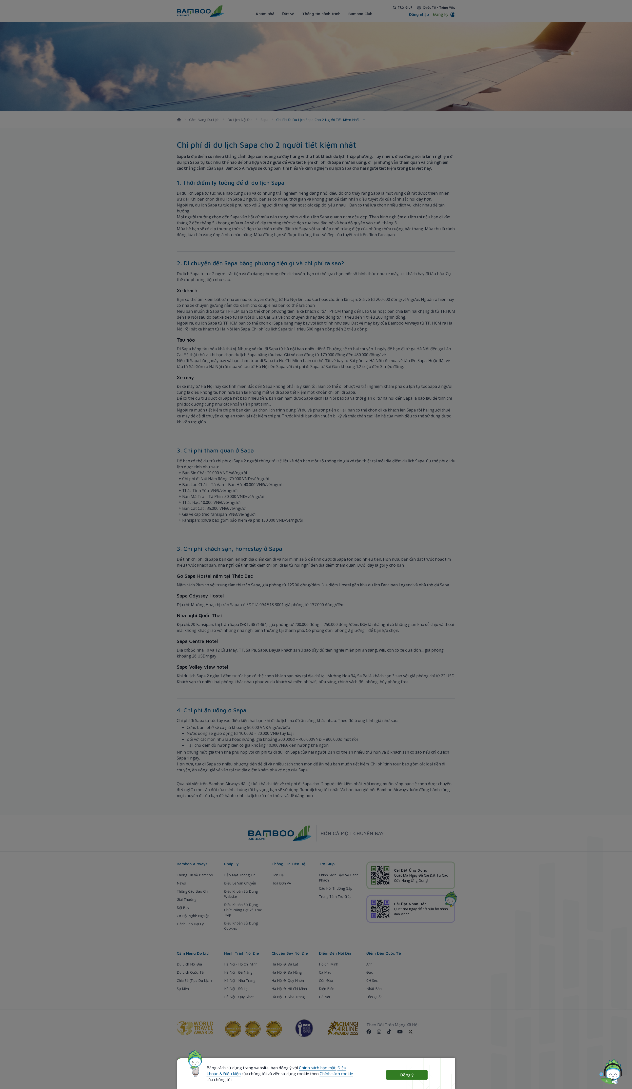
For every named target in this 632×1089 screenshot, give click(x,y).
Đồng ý (407, 1075)
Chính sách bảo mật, (317, 1067)
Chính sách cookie (336, 1073)
